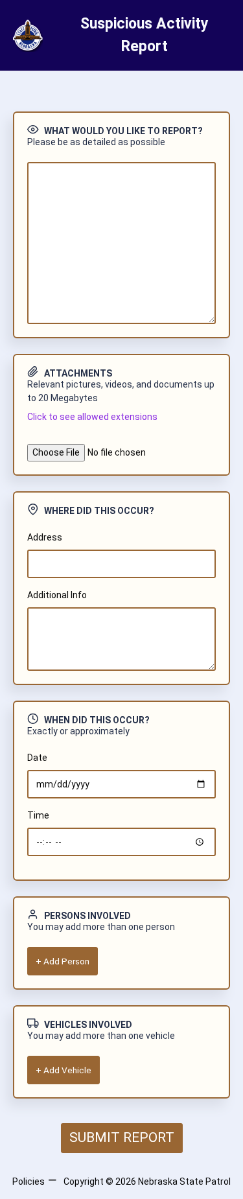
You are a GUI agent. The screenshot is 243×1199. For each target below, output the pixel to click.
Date (37, 757)
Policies (28, 1181)
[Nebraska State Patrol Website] (25, 35)
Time (38, 815)
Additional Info (57, 595)
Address (44, 537)
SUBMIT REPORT (121, 1137)
